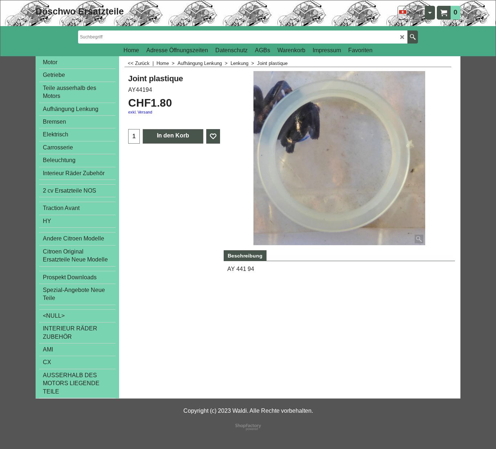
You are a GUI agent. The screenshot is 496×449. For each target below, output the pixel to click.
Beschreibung (245, 256)
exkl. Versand (140, 112)
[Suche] (412, 37)
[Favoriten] (213, 136)
